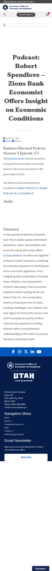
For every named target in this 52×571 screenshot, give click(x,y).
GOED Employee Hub (12, 434)
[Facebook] (13, 352)
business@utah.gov (19, 407)
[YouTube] (39, 352)
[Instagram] (20, 352)
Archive (8, 141)
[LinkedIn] (32, 352)
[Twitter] (26, 352)
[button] (40, 568)
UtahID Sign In (26, 14)
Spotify (28, 193)
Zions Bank (14, 255)
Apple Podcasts (28, 188)
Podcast (18, 141)
